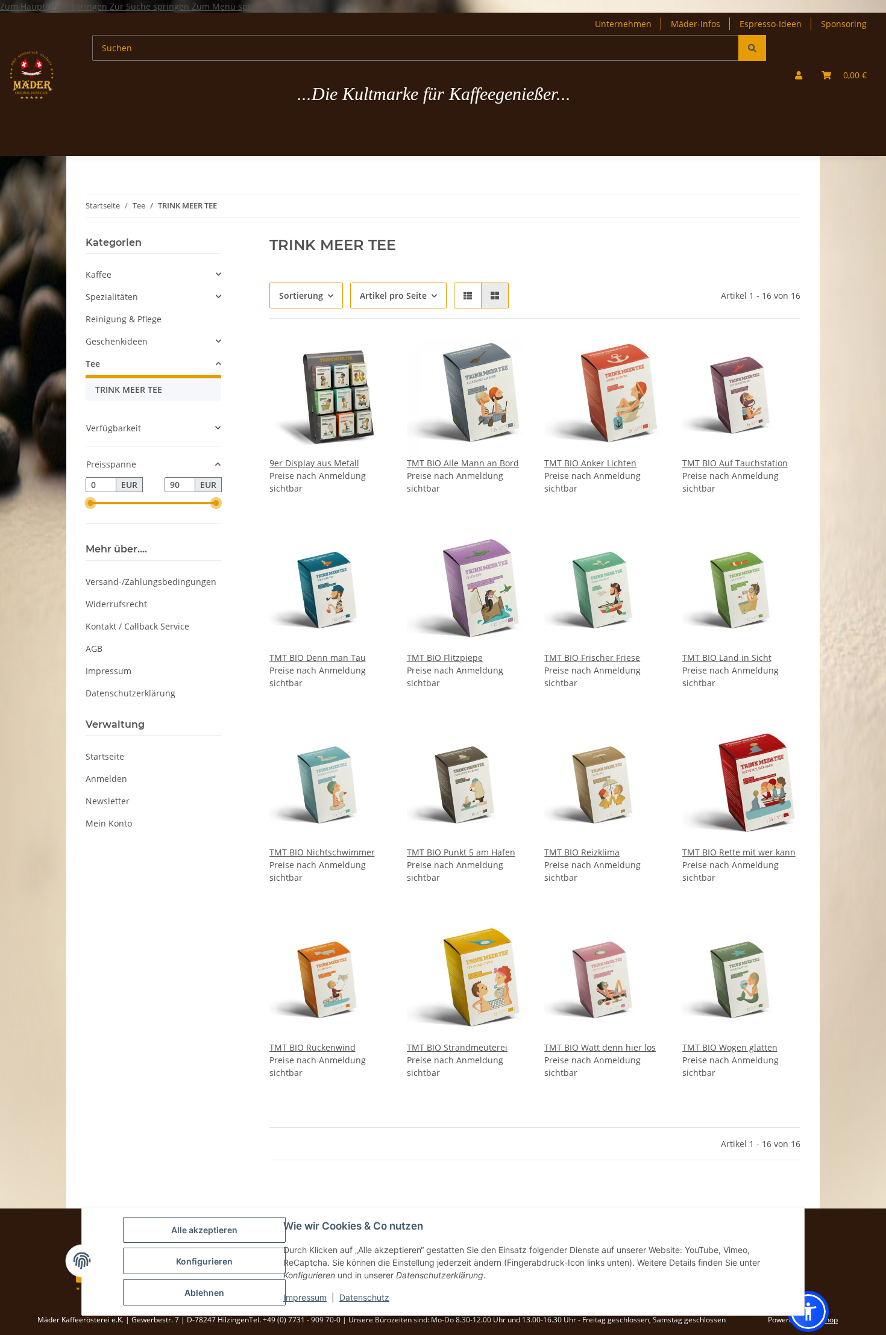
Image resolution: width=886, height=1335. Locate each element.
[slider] (90, 503)
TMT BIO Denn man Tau (317, 657)
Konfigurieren (204, 1261)
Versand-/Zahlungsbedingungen (151, 581)
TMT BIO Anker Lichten (590, 463)
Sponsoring (844, 24)
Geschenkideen (117, 341)
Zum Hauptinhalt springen (55, 6)
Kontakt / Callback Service (137, 626)
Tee (93, 363)
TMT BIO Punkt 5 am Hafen (461, 852)
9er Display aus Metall (314, 463)
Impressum (305, 1297)
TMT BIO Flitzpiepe (445, 657)
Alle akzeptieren (204, 1230)
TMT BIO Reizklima (582, 852)
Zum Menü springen (233, 6)
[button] (798, 75)
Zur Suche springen (151, 6)
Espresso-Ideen (771, 24)
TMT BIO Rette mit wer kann (739, 852)
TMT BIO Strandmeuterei (457, 1047)
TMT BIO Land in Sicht (726, 657)
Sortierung (301, 295)
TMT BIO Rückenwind (312, 1047)
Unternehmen (623, 24)
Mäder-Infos (695, 24)
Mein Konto (109, 823)
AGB (94, 648)
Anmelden (106, 778)
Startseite (105, 756)
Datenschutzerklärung (130, 693)
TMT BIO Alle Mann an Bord (463, 463)
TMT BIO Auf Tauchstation (735, 463)
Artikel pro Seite (393, 295)
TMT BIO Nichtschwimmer (322, 852)
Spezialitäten (112, 296)
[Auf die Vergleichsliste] (367, 358)
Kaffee (99, 274)
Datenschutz (364, 1297)
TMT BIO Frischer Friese (592, 657)
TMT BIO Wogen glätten (730, 1047)
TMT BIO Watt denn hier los (600, 1047)
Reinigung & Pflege (124, 319)
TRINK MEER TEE (128, 389)
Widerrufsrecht (116, 604)
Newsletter (108, 801)
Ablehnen (204, 1292)
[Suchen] (752, 48)
